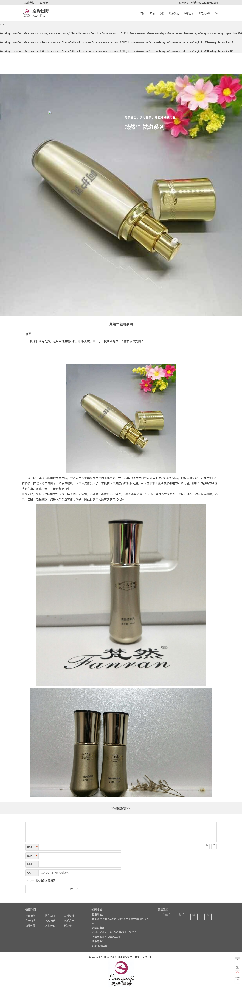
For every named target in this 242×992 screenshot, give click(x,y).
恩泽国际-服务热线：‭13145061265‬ (198, 2)
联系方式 (50, 925)
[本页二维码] (237, 980)
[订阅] (180, 916)
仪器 (162, 13)
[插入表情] (207, 846)
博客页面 (50, 915)
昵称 (32, 847)
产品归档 (30, 920)
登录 (45, 2)
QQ (29, 872)
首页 (142, 13)
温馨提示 (189, 13)
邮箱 (32, 856)
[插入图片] (214, 846)
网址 (29, 864)
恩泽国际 (40, 10)
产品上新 (50, 920)
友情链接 (69, 915)
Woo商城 (30, 915)
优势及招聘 (204, 13)
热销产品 (69, 920)
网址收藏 (30, 925)
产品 (152, 13)
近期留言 (69, 925)
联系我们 (174, 13)
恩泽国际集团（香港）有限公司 (135, 957)
